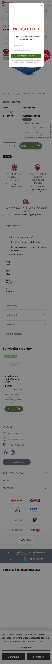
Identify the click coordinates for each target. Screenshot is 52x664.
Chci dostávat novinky (26, 56)
